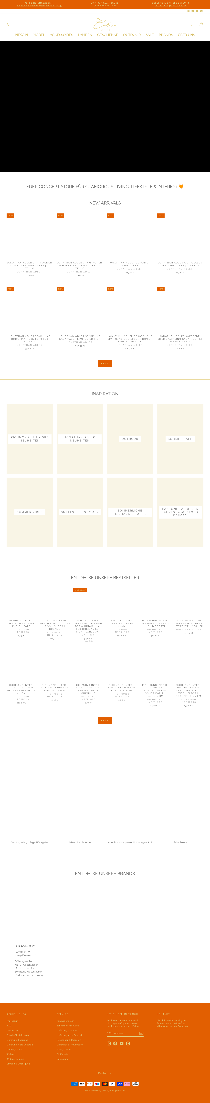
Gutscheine (63, 1059)
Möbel (39, 35)
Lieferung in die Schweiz (20, 1044)
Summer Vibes (60, 161)
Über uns (186, 35)
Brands (166, 35)
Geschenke (107, 35)
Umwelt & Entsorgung (18, 1064)
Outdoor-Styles (24, 161)
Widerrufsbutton (15, 1059)
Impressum (12, 1021)
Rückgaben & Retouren (69, 1040)
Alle (105, 363)
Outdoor (132, 35)
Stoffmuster (63, 1054)
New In (21, 35)
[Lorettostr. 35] (105, 962)
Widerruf (11, 1054)
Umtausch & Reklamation (70, 1044)
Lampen (85, 35)
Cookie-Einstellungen (18, 1035)
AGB (9, 1025)
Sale (150, 35)
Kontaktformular (65, 1021)
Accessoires (61, 35)
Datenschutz (13, 1030)
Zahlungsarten (14, 1049)
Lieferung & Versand (17, 1040)
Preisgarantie (64, 1049)
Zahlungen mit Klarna (68, 1025)
